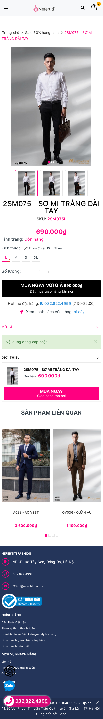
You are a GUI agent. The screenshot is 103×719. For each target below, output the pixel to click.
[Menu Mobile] (7, 8)
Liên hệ (7, 661)
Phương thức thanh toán (18, 628)
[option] (51, 106)
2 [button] (51, 162)
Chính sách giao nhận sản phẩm (23, 640)
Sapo (63, 714)
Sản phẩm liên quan (51, 412)
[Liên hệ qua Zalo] (9, 686)
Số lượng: (11, 271)
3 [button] (53, 162)
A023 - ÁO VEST (26, 512)
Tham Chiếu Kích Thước (46, 248)
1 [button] (49, 162)
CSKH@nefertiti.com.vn (28, 586)
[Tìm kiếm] (82, 9)
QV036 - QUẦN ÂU (77, 512)
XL (36, 257)
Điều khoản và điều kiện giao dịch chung (29, 634)
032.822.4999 (57, 303)
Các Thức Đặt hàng (15, 622)
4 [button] (57, 535)
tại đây (79, 311)
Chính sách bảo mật (15, 646)
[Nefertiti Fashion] (44, 8)
